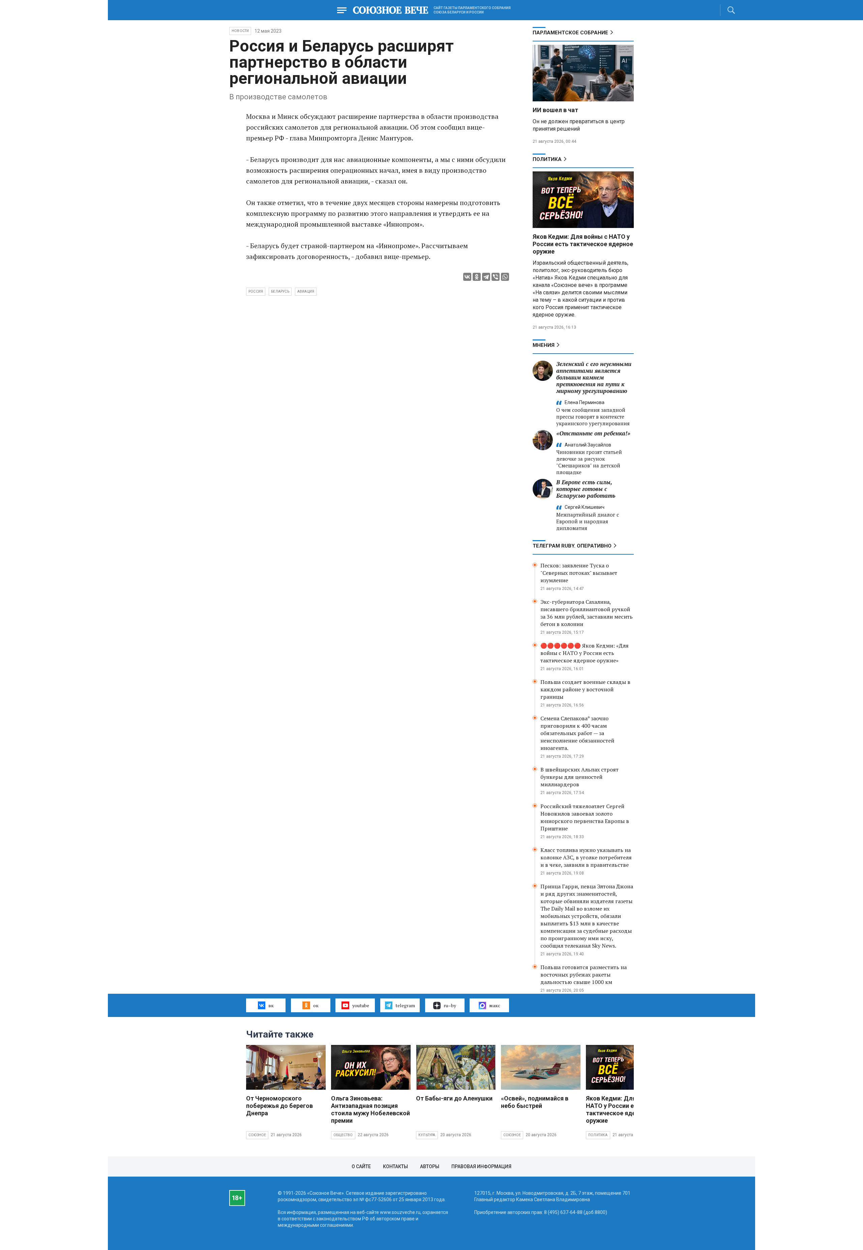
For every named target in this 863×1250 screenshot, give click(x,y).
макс (494, 1005)
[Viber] (496, 277)
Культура (427, 1135)
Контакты (395, 1166)
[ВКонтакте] (467, 277)
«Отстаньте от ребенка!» (593, 433)
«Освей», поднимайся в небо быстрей (534, 1102)
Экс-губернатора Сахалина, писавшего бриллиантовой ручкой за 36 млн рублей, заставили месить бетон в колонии (586, 613)
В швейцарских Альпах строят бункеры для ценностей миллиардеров (579, 777)
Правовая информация (481, 1166)
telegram (405, 1005)
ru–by (450, 1005)
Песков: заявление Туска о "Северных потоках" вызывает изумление (578, 573)
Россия (255, 291)
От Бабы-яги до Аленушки (454, 1098)
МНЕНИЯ (544, 345)
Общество (343, 1135)
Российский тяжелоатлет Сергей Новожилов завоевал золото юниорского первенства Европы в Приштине (584, 817)
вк (271, 1005)
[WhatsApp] (505, 277)
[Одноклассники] (477, 277)
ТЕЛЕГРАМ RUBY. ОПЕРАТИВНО (572, 546)
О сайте (361, 1166)
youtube (360, 1005)
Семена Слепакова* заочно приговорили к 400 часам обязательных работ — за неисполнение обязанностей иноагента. (577, 733)
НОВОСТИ (240, 31)
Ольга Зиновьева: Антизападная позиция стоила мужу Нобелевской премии (370, 1109)
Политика (547, 159)
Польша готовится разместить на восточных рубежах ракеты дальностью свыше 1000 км (583, 974)
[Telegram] (486, 277)
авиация (305, 291)
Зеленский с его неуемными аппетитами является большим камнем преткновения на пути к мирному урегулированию (593, 377)
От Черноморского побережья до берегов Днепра (279, 1106)
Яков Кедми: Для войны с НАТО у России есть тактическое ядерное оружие (583, 244)
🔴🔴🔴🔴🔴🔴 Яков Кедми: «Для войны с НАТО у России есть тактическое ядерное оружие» (584, 653)
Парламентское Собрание (570, 33)
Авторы (429, 1166)
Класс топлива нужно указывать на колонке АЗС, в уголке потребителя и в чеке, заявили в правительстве (586, 857)
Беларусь (280, 291)
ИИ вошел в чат (555, 109)
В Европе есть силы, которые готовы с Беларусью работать (585, 488)
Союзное (257, 1135)
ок (316, 1005)
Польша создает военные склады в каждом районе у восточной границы (585, 689)
